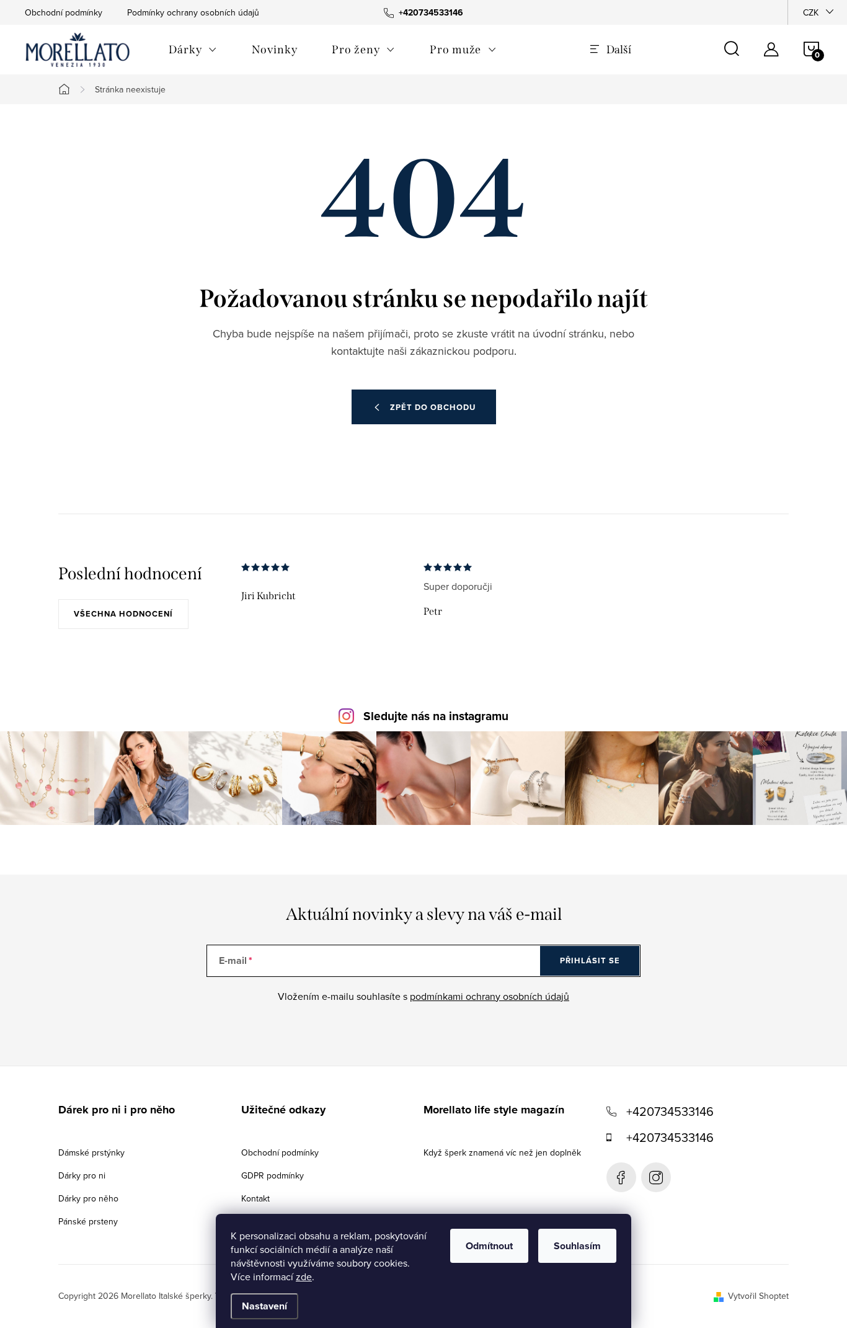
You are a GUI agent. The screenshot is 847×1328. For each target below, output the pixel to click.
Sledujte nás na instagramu (435, 716)
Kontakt (255, 1198)
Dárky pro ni (81, 1175)
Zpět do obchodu (433, 407)
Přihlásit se (590, 960)
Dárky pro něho (88, 1198)
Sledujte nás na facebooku (621, 1177)
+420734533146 (670, 1111)
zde (304, 1276)
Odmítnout (489, 1246)
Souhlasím (577, 1246)
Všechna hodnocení (123, 614)
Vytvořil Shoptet (758, 1296)
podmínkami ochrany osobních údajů (489, 996)
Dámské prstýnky (91, 1152)
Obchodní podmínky (63, 12)
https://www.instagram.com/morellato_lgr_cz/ (656, 1177)
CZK (810, 12)
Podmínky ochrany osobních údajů (193, 12)
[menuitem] (192, 49)
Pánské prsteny (88, 1221)
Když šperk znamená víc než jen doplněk (502, 1152)
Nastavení (264, 1306)
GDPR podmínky (272, 1175)
